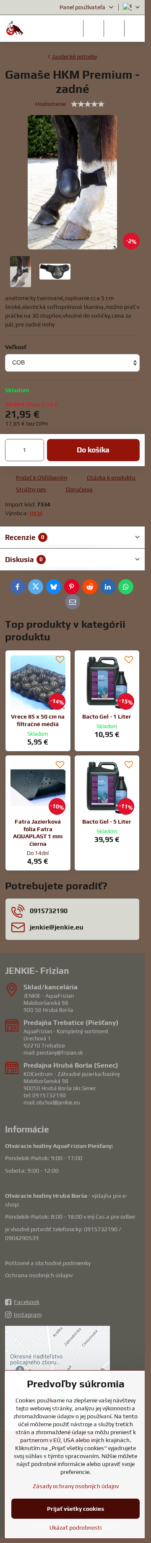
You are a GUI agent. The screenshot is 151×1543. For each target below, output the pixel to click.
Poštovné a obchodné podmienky (48, 1263)
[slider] (87, 104)
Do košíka (93, 450)
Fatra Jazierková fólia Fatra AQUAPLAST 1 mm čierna (37, 832)
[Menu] (135, 28)
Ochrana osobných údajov (39, 1275)
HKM (35, 513)
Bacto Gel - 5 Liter (106, 821)
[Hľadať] (93, 28)
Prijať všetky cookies (75, 1508)
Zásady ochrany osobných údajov (76, 1486)
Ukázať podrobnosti (75, 1527)
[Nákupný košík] (114, 28)
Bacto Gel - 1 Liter (106, 716)
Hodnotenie (50, 103)
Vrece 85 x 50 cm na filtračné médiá (38, 720)
